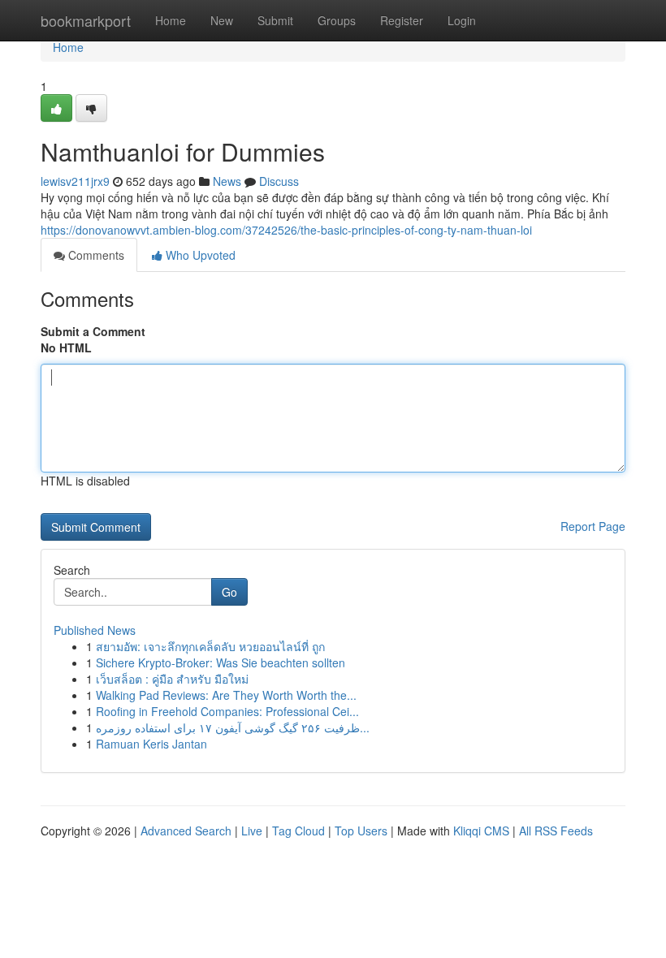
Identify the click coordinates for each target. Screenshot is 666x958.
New (221, 20)
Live (251, 830)
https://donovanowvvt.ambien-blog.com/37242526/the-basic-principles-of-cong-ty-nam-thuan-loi (286, 230)
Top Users (361, 830)
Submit (275, 20)
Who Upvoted (199, 255)
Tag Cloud (298, 830)
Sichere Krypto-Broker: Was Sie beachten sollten (220, 662)
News (227, 181)
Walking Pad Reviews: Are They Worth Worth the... (226, 695)
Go (229, 592)
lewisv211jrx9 (75, 181)
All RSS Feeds (556, 830)
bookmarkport (86, 20)
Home (170, 20)
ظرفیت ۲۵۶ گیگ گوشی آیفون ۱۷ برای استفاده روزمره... (233, 727)
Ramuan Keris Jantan (151, 744)
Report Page (592, 526)
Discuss (279, 181)
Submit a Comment (93, 331)
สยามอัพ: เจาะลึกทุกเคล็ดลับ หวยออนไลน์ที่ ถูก (210, 646)
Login (462, 20)
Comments (94, 255)
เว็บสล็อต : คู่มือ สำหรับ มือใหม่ (172, 679)
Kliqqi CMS (481, 830)
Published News (95, 630)
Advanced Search (186, 830)
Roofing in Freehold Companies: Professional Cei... (227, 711)
